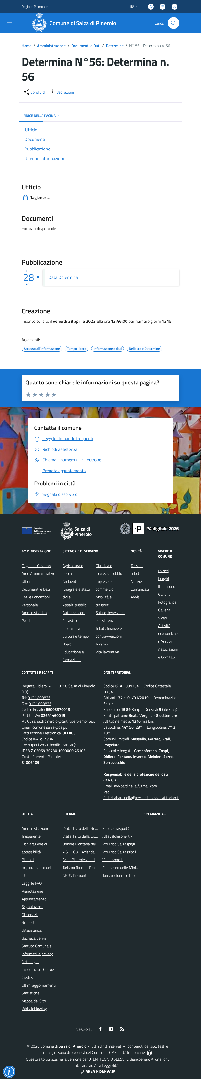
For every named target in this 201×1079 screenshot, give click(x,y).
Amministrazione (51, 46)
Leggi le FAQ (32, 883)
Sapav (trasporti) (115, 828)
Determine (115, 46)
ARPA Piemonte (75, 875)
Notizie (136, 581)
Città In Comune (131, 1052)
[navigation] (10, 22)
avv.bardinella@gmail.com (135, 786)
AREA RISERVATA (100, 1071)
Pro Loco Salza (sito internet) (125, 852)
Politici (27, 620)
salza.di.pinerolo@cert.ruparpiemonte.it (63, 721)
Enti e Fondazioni (36, 597)
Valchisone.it (112, 860)
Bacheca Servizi (34, 938)
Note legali (30, 962)
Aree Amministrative (38, 573)
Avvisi (135, 597)
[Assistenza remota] (149, 1052)
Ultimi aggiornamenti (39, 985)
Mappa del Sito (34, 1001)
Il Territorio (166, 586)
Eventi (163, 571)
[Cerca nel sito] (173, 23)
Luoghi (163, 579)
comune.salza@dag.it (49, 727)
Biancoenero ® (141, 1059)
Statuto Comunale (36, 946)
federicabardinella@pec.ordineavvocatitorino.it (141, 798)
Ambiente (70, 581)
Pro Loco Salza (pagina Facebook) (129, 844)
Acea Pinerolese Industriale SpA (88, 860)
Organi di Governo (36, 566)
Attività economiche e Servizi (168, 633)
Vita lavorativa (107, 652)
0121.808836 (39, 698)
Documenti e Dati (85, 46)
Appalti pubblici (75, 605)
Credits (27, 977)
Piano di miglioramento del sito (36, 867)
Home (26, 46)
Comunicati (140, 589)
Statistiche (30, 993)
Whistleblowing (34, 1009)
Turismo (102, 644)
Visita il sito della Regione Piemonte (92, 828)
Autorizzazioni (74, 613)
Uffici (26, 581)
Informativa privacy (37, 954)
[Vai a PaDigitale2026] (149, 528)
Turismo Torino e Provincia (83, 867)
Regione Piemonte (35, 6)
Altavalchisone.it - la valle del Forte (131, 836)
